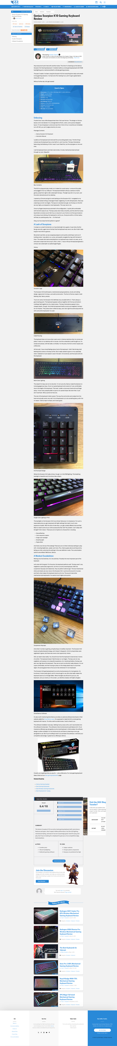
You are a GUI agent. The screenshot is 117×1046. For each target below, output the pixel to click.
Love (16, 24)
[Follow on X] (38, 1032)
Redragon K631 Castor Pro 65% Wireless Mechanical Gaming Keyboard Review (69, 913)
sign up (52, 1026)
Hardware (42, 11)
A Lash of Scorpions (17, 39)
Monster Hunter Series (93, 6)
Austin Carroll (18, 18)
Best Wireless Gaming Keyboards (45, 788)
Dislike (28, 24)
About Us (14, 1023)
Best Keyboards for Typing (43, 791)
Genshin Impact (68, 6)
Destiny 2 (39, 6)
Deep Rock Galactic (28, 6)
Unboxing (14, 36)
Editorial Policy (14, 1031)
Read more (76, 57)
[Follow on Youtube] (47, 1032)
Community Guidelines (14, 1026)
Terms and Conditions (14, 1037)
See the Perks (102, 1030)
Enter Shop (95, 819)
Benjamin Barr (78, 61)
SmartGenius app (49, 719)
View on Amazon (59, 861)
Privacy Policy (14, 1034)
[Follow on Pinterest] (49, 1032)
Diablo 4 (47, 6)
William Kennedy (64, 952)
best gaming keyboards (51, 775)
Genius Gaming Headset (42, 784)
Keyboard (48, 11)
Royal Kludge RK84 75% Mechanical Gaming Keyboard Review (68, 981)
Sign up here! (68, 892)
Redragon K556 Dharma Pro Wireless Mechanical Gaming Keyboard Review (70, 931)
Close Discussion (42, 881)
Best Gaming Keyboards (42, 786)
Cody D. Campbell (65, 917)
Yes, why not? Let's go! (103, 819)
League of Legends (79, 6)
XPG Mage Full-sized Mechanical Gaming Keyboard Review (67, 997)
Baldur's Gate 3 (16, 6)
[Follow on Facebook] (41, 1032)
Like (22, 24)
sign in (62, 890)
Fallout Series (57, 6)
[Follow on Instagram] (44, 1032)
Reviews (77, 921)
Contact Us (15, 1028)
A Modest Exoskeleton (17, 41)
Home (36, 11)
